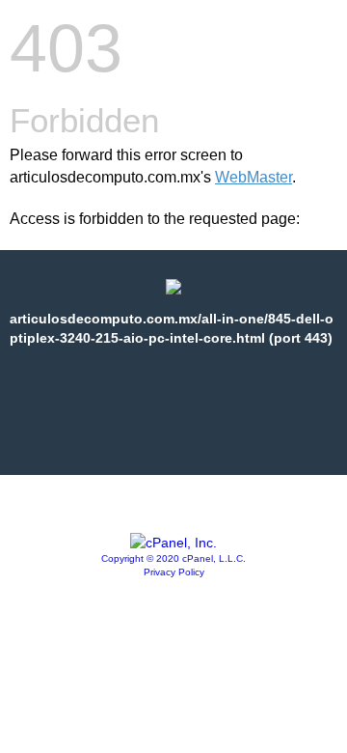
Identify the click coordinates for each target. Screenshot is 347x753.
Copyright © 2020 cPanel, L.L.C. (173, 558)
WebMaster (253, 177)
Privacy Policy (174, 572)
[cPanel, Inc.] (173, 542)
